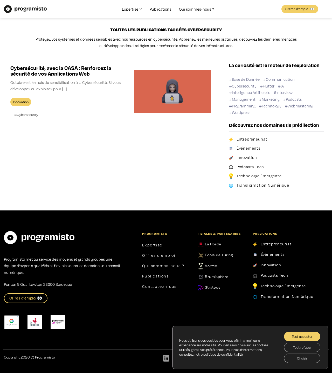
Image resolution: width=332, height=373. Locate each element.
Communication (280, 79)
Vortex (210, 265)
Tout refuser (302, 347)
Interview (284, 92)
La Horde (212, 243)
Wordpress (241, 112)
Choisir (302, 358)
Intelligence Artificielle (251, 92)
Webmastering (300, 105)
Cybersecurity (244, 85)
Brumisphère (216, 276)
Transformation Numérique (263, 185)
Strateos (212, 287)
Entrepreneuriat (252, 138)
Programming (243, 105)
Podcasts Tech (250, 166)
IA (282, 85)
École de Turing (218, 254)
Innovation (247, 157)
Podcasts (294, 99)
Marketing (271, 99)
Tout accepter (302, 336)
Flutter (268, 85)
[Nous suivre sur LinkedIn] (166, 358)
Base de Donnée (246, 79)
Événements (248, 148)
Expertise (130, 9)
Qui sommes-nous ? (196, 9)
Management (243, 99)
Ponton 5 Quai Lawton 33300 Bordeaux (38, 284)
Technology (271, 105)
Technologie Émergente (259, 175)
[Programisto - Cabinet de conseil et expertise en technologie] (25, 9)
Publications (160, 9)
